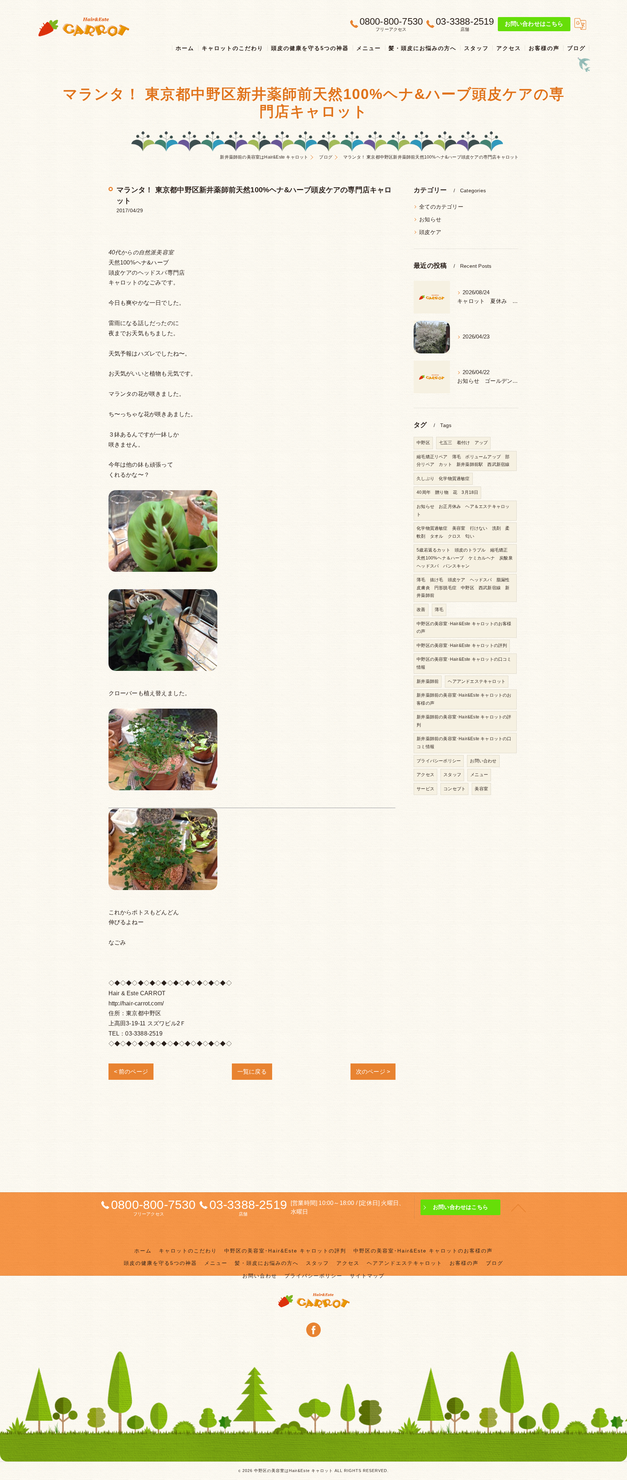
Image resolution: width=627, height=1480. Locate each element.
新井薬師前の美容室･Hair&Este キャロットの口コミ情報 (464, 742)
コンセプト (454, 788)
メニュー (479, 774)
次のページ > (373, 1072)
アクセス (425, 774)
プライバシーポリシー (439, 760)
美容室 (481, 788)
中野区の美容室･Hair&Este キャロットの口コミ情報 (464, 663)
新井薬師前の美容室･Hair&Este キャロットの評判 (464, 720)
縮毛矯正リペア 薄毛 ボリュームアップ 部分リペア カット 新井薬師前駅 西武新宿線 (463, 460)
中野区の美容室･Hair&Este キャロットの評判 (462, 645)
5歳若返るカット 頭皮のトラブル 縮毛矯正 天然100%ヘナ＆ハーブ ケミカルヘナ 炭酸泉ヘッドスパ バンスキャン (465, 558)
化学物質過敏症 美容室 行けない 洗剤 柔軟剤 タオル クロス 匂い (463, 532)
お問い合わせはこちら (534, 24)
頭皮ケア (430, 232)
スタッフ (452, 774)
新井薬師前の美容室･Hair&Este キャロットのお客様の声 (464, 699)
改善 (421, 609)
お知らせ (430, 219)
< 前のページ (131, 1072)
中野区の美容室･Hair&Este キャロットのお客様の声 (464, 627)
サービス (425, 788)
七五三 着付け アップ (463, 442)
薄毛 (439, 609)
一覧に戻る (252, 1072)
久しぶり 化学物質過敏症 (443, 478)
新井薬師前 (428, 681)
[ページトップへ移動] (518, 1207)
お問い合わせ (483, 760)
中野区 (423, 442)
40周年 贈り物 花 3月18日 (447, 492)
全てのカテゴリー (441, 207)
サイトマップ (367, 1276)
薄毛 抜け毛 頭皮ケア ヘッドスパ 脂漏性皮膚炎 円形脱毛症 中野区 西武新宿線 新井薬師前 (463, 587)
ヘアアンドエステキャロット (476, 681)
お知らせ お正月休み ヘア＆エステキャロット (463, 510)
